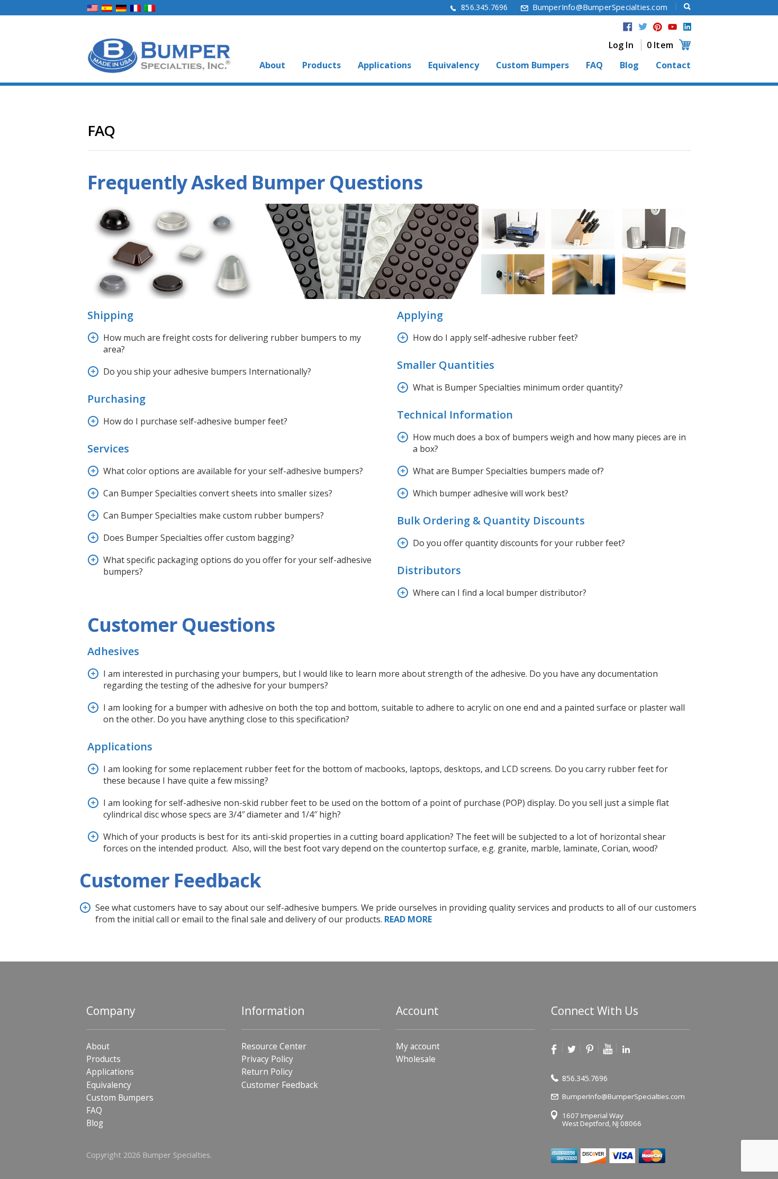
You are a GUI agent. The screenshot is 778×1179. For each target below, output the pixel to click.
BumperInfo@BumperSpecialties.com (599, 7)
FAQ (594, 65)
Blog (629, 65)
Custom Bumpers (532, 65)
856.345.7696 (484, 7)
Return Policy (267, 1071)
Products (321, 65)
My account (418, 1046)
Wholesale (416, 1059)
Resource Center (273, 1046)
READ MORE (408, 919)
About (272, 65)
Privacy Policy (267, 1059)
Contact (673, 65)
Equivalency (453, 65)
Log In (621, 45)
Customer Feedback (279, 1085)
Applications (384, 65)
